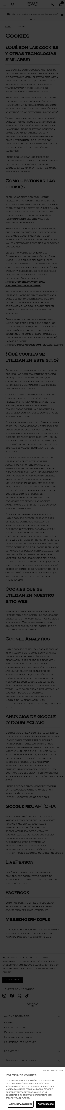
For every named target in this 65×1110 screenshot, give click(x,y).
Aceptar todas (46, 1104)
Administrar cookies (20, 1104)
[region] (32, 1088)
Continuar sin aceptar (52, 1071)
